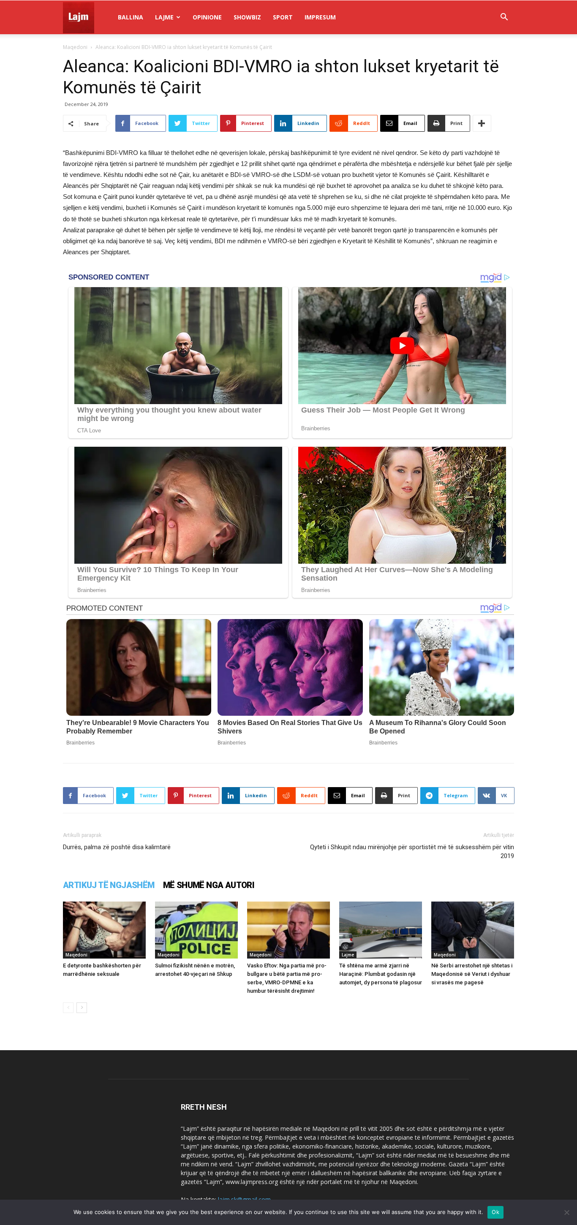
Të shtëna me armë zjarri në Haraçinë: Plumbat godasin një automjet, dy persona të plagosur (380, 974)
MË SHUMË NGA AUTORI (209, 885)
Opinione (207, 17)
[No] (566, 1212)
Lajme (164, 17)
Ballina (130, 17)
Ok (495, 1212)
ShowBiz (247, 17)
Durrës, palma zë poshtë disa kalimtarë (117, 847)
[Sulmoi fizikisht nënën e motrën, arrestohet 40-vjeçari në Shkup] (196, 930)
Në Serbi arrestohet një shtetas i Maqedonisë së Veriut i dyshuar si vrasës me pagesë (471, 974)
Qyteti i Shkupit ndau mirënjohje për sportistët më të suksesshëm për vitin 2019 (412, 851)
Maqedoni (75, 47)
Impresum (320, 17)
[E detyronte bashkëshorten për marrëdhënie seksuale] (104, 930)
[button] (504, 18)
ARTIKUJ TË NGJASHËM (109, 885)
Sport (283, 17)
